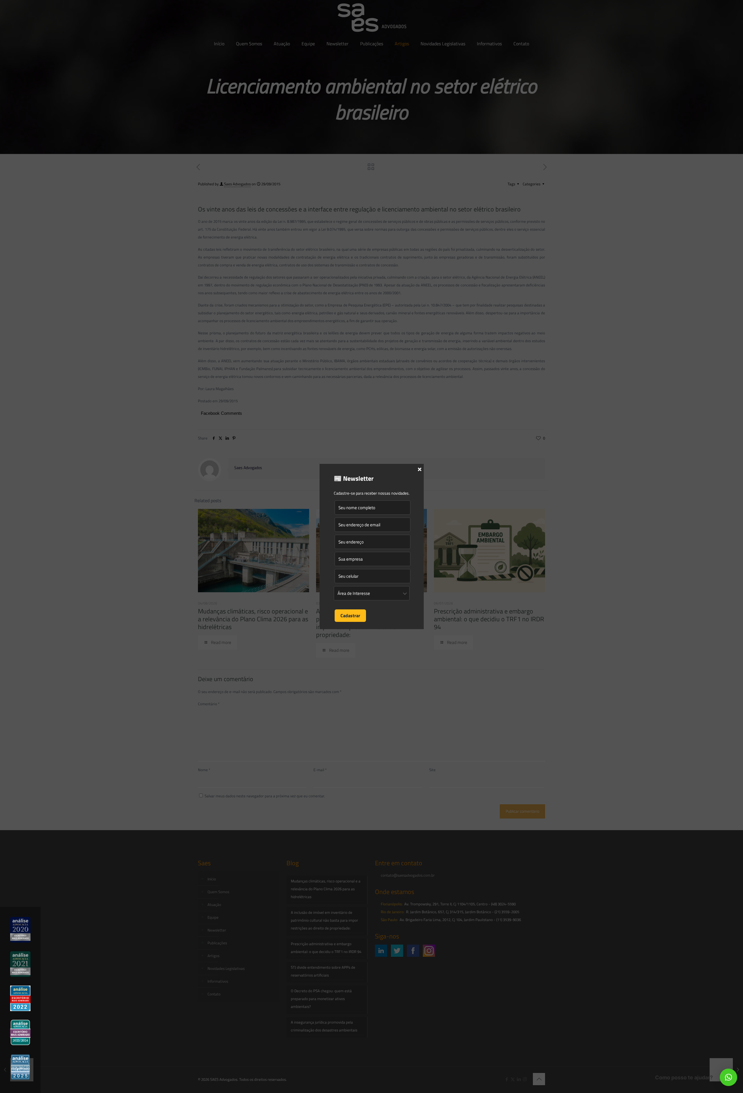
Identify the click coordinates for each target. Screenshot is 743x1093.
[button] (728, 1077)
